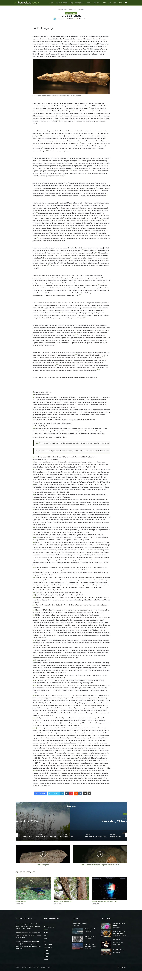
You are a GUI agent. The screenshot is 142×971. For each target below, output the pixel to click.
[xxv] (34, 605)
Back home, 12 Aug (71, 821)
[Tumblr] (67, 793)
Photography (79, 2)
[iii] (33, 397)
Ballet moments (118, 942)
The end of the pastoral (79, 923)
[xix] (34, 542)
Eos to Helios (48, 944)
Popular (75, 918)
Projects (96, 2)
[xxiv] (34, 597)
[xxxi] (34, 660)
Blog (71, 2)
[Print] (89, 793)
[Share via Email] (85, 793)
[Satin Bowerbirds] (33, 888)
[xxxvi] (34, 718)
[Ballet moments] (106, 944)
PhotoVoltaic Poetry (45, 967)
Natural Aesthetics (69, 9)
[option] (71, 821)
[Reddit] (76, 793)
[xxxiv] (34, 685)
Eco (110, 2)
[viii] (37, 443)
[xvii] (34, 535)
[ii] (33, 395)
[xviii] (34, 537)
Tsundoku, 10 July (118, 950)
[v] (33, 420)
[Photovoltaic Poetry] (26, 2)
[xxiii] (34, 595)
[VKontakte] (80, 793)
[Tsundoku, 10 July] (106, 952)
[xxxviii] (35, 770)
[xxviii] (34, 640)
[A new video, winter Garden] (106, 926)
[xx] (34, 567)
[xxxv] (34, 695)
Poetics (46, 953)
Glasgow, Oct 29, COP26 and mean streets (104, 901)
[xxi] (34, 577)
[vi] (33, 426)
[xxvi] (34, 610)
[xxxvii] (35, 728)
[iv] (33, 410)
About (120, 2)
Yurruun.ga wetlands (62, 2)
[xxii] (34, 592)
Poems (89, 2)
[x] (33, 462)
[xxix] (34, 643)
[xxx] (34, 648)
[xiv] (34, 500)
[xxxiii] (34, 680)
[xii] (34, 484)
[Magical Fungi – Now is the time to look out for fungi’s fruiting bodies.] (106, 933)
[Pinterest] (71, 793)
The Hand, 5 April (90, 929)
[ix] (33, 457)
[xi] (33, 469)
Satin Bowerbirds (21, 901)
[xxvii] (34, 615)
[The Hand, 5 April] (77, 931)
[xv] (34, 510)
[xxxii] (34, 663)
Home (51, 2)
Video (104, 2)
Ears (115, 2)
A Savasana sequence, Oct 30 (62, 901)
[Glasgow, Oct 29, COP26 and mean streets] (109, 888)
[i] (33, 392)
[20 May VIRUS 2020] (77, 939)
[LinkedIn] (62, 793)
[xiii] (34, 494)
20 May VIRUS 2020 (90, 936)
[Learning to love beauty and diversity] (77, 946)
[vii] (34, 428)
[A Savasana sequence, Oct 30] (71, 888)
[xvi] (34, 527)
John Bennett (60, 19)
